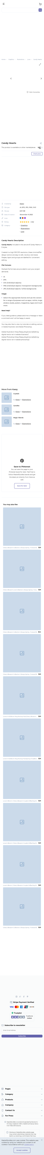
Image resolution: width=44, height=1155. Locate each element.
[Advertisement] (22, 36)
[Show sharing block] (41, 143)
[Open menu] (4, 4)
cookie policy (29, 1144)
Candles (16, 406)
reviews (29, 1018)
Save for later (22, 486)
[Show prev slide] (11, 78)
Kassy (22, 204)
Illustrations (25, 228)
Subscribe (22, 1036)
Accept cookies (22, 1150)
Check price (37, 154)
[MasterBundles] (22, 4)
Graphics (24, 225)
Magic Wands (18, 418)
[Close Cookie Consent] (41, 1140)
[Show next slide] (41, 78)
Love (22, 232)
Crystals (16, 394)
